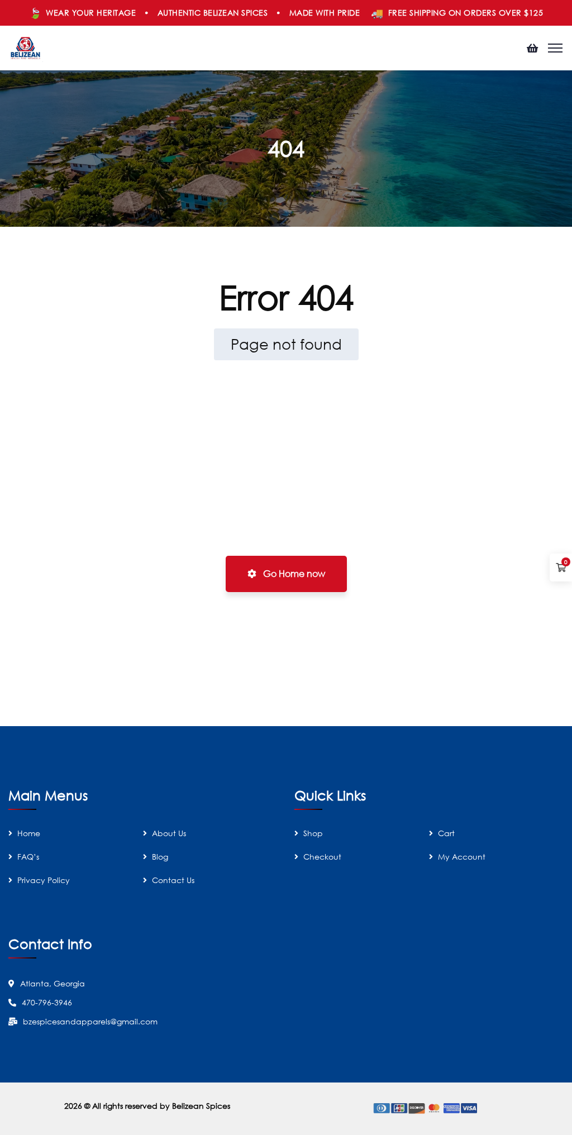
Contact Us (173, 880)
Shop (313, 833)
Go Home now (293, 573)
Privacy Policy (43, 880)
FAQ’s (28, 856)
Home (28, 833)
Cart (446, 833)
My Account (461, 856)
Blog (160, 856)
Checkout (322, 856)
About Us (169, 833)
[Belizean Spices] (25, 47)
